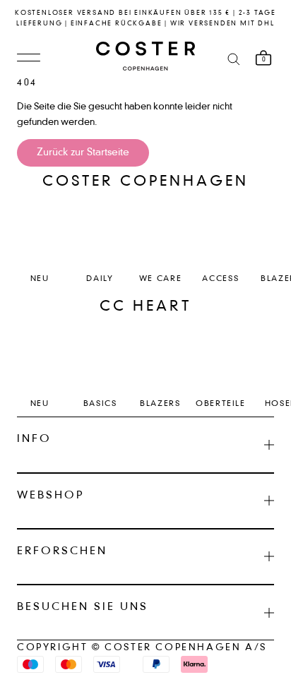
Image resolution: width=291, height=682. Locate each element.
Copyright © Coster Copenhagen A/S (142, 647)
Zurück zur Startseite (83, 152)
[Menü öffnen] (28, 59)
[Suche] (233, 58)
